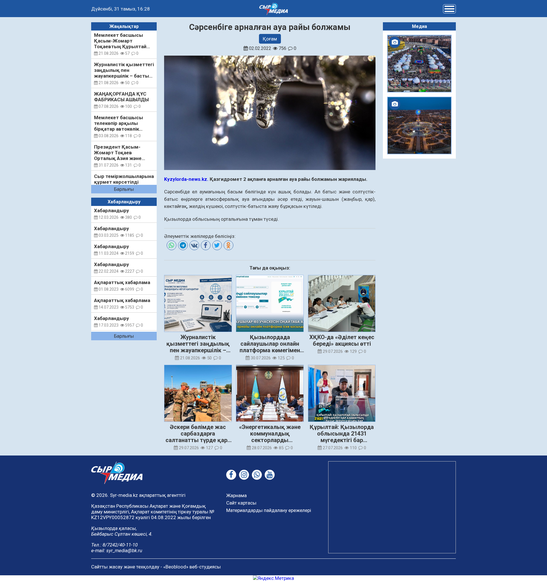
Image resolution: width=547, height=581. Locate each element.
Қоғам (270, 39)
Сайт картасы (241, 503)
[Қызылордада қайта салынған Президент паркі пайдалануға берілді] (419, 125)
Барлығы (124, 189)
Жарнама (236, 495)
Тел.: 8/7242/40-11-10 (114, 545)
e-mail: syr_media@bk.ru (116, 550)
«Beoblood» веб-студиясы (192, 567)
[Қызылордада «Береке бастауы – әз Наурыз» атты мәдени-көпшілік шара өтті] (419, 63)
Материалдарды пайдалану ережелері (268, 510)
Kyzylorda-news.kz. (186, 179)
